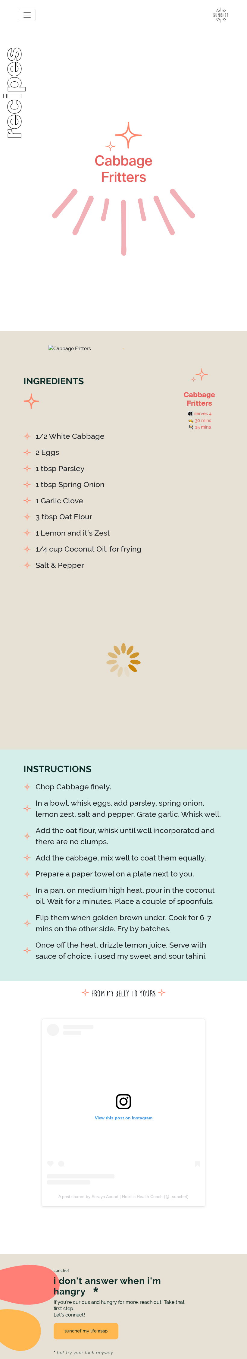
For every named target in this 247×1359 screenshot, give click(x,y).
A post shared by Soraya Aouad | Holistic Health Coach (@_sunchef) (123, 1196)
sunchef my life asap (86, 1331)
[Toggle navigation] (27, 15)
